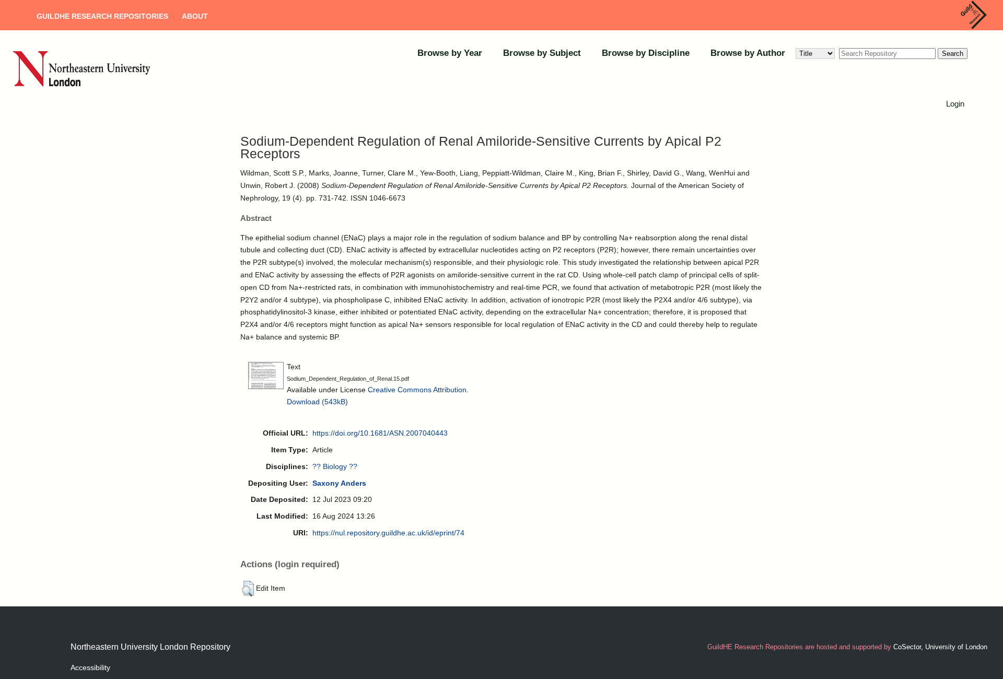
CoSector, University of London (940, 647)
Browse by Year (449, 53)
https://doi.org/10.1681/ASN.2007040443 (380, 433)
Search (952, 53)
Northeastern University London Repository (150, 646)
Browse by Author (747, 53)
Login (955, 103)
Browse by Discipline (646, 53)
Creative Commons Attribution (417, 389)
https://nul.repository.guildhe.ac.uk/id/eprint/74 (388, 533)
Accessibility (90, 667)
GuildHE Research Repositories (102, 16)
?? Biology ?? (334, 466)
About (195, 16)
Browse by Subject (542, 53)
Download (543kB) (317, 401)
